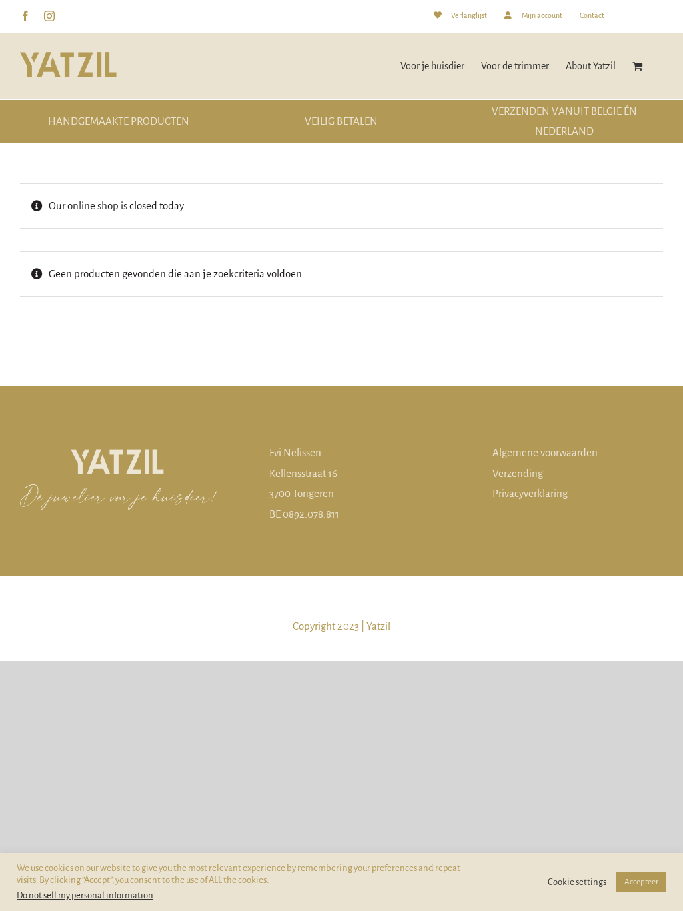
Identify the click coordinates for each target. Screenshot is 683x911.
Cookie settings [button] (577, 882)
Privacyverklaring (530, 493)
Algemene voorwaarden (545, 452)
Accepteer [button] (641, 882)
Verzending (517, 473)
